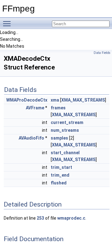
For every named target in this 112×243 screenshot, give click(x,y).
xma (55, 100)
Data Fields (102, 53)
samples (59, 138)
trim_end (60, 175)
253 (40, 218)
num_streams (65, 130)
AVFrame (35, 107)
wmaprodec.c (71, 218)
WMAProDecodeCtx (26, 100)
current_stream (67, 122)
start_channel (65, 152)
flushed (59, 182)
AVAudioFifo (31, 138)
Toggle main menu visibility (8, 23)
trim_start (61, 167)
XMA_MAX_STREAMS (83, 100)
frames (58, 107)
